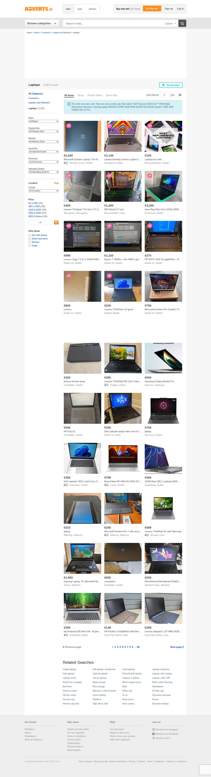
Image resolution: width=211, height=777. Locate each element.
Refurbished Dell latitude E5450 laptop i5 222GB (170, 581)
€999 (67, 255)
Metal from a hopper (72, 682)
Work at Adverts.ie (33, 739)
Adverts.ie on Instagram (166, 729)
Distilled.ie (30, 729)
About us (171, 761)
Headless (97, 699)
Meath (160, 213)
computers (109, 581)
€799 (107, 477)
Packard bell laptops (132, 673)
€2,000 (68, 155)
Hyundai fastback (160, 703)
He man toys (69, 699)
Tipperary (160, 385)
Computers (34, 98)
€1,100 (108, 255)
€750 (148, 305)
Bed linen (67, 686)
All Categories (36, 93)
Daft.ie (28, 732)
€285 (107, 377)
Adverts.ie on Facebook (166, 734)
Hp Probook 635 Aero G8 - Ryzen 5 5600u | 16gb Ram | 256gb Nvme (100, 631)
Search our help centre (78, 729)
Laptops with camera (162, 673)
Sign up (169, 8)
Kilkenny (78, 535)
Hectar (155, 699)
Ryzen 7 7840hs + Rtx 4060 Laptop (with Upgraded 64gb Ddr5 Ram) (140, 259)
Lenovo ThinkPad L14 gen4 (118, 309)
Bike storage (99, 686)
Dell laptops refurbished (104, 669)
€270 (148, 255)
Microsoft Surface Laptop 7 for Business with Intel (89, 159)
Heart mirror (128, 699)
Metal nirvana (99, 682)
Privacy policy (74, 739)
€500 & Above (35, 216)
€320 (67, 377)
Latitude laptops (100, 673)
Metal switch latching (162, 682)
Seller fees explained (120, 739)
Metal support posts (131, 682)
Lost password (117, 729)
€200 (107, 305)
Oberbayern (157, 686)
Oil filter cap (158, 691)
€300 (148, 477)
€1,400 (108, 205)
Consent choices (75, 746)
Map (56, 183)
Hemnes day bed (71, 703)
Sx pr (124, 695)
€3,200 (149, 205)
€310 (67, 527)
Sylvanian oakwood (161, 695)
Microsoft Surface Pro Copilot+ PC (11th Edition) (170, 309)
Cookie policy (73, 743)
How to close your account (122, 736)
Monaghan (82, 213)
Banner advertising (118, 761)
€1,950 (68, 577)
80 (138, 647)
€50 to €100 (34, 206)
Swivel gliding (99, 695)
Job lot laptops (100, 678)
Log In (180, 8)
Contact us (181, 761)
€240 (67, 427)
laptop (148, 431)
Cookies (141, 761)
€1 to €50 (33, 203)
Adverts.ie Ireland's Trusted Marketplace (42, 9)
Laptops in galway (130, 678)
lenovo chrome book (74, 381)
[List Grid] (174, 95)
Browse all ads (100, 761)
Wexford (76, 585)
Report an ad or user (119, 732)
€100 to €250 (35, 209)
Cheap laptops (69, 669)
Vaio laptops (69, 673)
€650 (107, 577)
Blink (124, 686)
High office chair (100, 703)
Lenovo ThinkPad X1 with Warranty (163, 531)
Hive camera (128, 703)
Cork (161, 535)
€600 (148, 377)
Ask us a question (76, 732)
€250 (67, 627)
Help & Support (85, 761)
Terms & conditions (76, 736)
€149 (107, 627)
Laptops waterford (160, 669)
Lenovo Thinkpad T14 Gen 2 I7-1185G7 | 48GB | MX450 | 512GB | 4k (100, 209)
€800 (67, 305)
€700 (148, 427)
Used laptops (128, 669)
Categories (160, 761)
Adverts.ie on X (162, 738)
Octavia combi (70, 691)
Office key (127, 691)
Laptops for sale (153, 159)
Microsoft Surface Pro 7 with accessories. (125, 531)
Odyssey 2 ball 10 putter (104, 691)
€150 (107, 427)
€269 (148, 627)
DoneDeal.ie (30, 736)
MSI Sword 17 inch (114, 209)
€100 (148, 155)
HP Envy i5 (69, 431)
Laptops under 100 (161, 678)
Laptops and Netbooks (39, 102)
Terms (149, 761)
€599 (148, 527)
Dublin (89, 163)
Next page (176, 647)
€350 (67, 477)
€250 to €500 (35, 213)
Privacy (132, 761)
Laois (122, 213)
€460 (67, 205)
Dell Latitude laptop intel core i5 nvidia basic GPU (130, 431)
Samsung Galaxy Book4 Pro (159, 381)
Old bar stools (69, 695)
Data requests (74, 750)
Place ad (153, 8)
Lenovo (68, 309)
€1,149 (108, 155)
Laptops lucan (69, 678)
